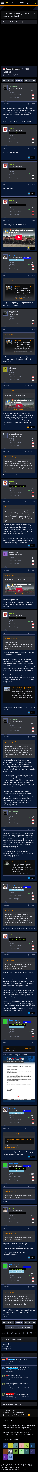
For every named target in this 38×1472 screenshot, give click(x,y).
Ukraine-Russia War (17, 1394)
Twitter (5, 1344)
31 (33, 318)
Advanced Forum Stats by (18, 1466)
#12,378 (33, 1186)
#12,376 (33, 1042)
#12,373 (33, 829)
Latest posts (7, 1355)
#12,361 (33, 104)
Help (17, 1415)
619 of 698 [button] (19, 80)
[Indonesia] (4, 68)
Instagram (6, 1348)
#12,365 (33, 275)
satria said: (8, 280)
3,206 (32, 1217)
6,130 (32, 264)
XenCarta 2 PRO (5, 1469)
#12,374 (33, 905)
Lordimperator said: (11, 1134)
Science (8, 1390)
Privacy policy (8, 1415)
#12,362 (33, 148)
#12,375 (33, 955)
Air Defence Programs (16, 1375)
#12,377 (33, 1129)
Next (26, 80)
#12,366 (33, 329)
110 (33, 559)
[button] (2, 3)
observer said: (9, 457)
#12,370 (33, 570)
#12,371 (33, 633)
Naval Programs (19, 1359)
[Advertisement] (19, 45)
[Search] (31, 2)
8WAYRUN (23, 1469)
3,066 (32, 1031)
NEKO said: (8, 1292)
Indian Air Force (20, 1367)
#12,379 (33, 1228)
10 (29, 264)
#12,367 (33, 386)
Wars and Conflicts (12, 1398)
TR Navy (8, 1363)
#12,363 (33, 184)
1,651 (32, 93)
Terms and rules (20, 1413)
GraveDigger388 (15, 434)
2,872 (32, 137)
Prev (11, 80)
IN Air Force (9, 1371)
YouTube (5, 1346)
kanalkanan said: (10, 638)
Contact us (7, 1413)
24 (29, 137)
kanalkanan (13, 552)
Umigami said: (9, 1191)
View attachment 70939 (12, 1148)
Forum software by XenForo (16, 1464)
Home (24, 1415)
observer (13, 368)
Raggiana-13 (14, 312)
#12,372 (33, 737)
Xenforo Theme (10, 1467)
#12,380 (33, 1287)
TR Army (8, 1380)
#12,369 (33, 502)
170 (33, 440)
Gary (5, 75)
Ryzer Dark (11, 1411)
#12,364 (33, 220)
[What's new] (28, 2)
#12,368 (33, 452)
